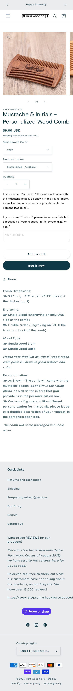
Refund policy (32, 683)
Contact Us (15, 523)
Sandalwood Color (15, 142)
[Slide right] (45, 102)
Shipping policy (53, 683)
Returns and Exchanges (24, 480)
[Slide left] (28, 102)
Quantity (8, 176)
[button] (8, 16)
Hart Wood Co (34, 678)
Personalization (13, 159)
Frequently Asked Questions (27, 497)
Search (12, 515)
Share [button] (11, 279)
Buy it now (36, 265)
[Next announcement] (66, 5)
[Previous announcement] (7, 5)
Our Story (14, 506)
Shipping (7, 135)
